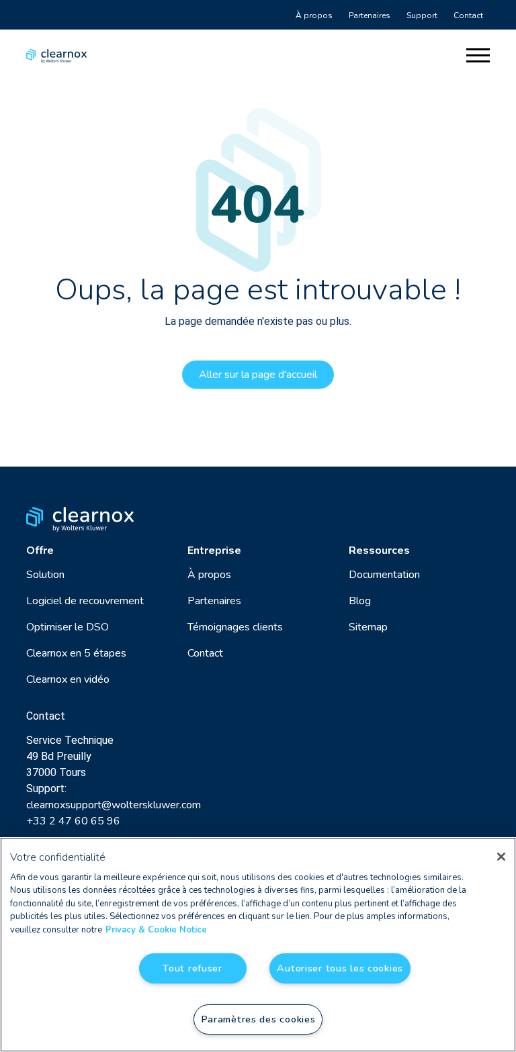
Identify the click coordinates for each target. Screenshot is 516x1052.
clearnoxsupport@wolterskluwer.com (113, 805)
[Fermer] (501, 856)
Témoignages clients (235, 627)
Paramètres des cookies (258, 1019)
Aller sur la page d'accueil (258, 374)
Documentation (384, 574)
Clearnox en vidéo (68, 679)
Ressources (379, 550)
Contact (468, 15)
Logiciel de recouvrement (85, 600)
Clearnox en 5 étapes (76, 653)
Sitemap (368, 627)
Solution (45, 574)
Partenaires (369, 15)
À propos (314, 15)
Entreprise (214, 550)
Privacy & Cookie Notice (156, 930)
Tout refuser (192, 968)
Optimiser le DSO (67, 627)
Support (421, 15)
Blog (360, 600)
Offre (40, 550)
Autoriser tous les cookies (340, 968)
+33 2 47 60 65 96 (73, 821)
